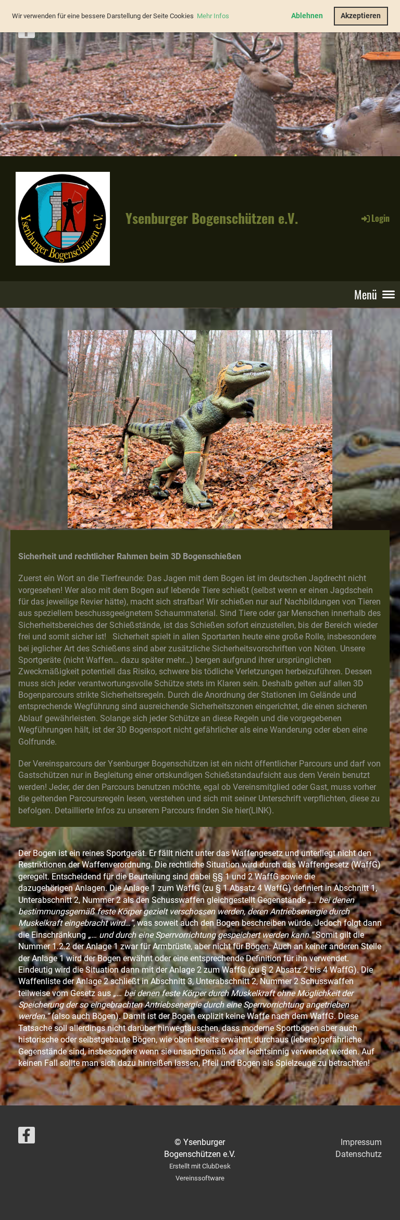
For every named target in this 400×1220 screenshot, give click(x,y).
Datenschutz (358, 1154)
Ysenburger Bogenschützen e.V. (212, 218)
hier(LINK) (253, 810)
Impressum (361, 1142)
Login (380, 218)
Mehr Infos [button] (213, 16)
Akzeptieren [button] (361, 15)
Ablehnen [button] (307, 15)
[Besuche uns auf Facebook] (26, 32)
